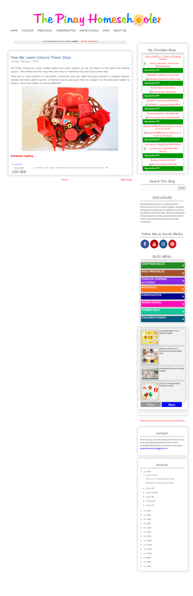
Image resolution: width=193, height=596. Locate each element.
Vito (106, 167)
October (149, 488)
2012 (146, 562)
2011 (145, 566)
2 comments (17, 164)
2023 (146, 515)
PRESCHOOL (44, 30)
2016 (146, 545)
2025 (146, 472)
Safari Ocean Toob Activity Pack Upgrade (160, 483)
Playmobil (78, 167)
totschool (100, 167)
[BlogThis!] (16, 171)
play (71, 167)
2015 (146, 549)
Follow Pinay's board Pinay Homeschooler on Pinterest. (162, 421)
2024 (146, 511)
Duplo (52, 167)
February (149, 501)
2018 (146, 536)
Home (64, 179)
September (150, 493)
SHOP (106, 30)
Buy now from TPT (152, 70)
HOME (14, 30)
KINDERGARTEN (66, 30)
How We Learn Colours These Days (41, 57)
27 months (38, 167)
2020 (146, 528)
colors (46, 167)
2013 (145, 558)
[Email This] (13, 171)
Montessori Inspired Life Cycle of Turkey (160, 479)
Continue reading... (23, 156)
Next (171, 405)
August (149, 497)
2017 (145, 541)
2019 (146, 532)
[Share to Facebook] (21, 171)
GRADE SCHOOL (89, 30)
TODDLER (27, 30)
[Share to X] (19, 171)
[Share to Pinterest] (24, 171)
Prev (150, 405)
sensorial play (89, 167)
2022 (146, 519)
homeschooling (62, 167)
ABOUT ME (120, 30)
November (150, 475)
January (149, 505)
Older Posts (126, 179)
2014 (146, 553)
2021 (146, 524)
